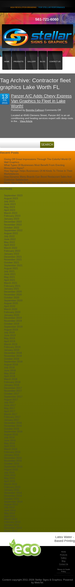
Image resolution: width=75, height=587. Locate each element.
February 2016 (12, 452)
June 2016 (10, 440)
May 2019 (9, 338)
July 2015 (9, 472)
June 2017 (10, 405)
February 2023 (12, 215)
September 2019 (13, 326)
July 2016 (9, 437)
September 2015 (13, 466)
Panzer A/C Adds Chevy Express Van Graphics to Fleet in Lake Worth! (41, 101)
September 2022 (13, 230)
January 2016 (11, 455)
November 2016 (13, 425)
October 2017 (11, 393)
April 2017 (9, 411)
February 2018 (12, 382)
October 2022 (11, 227)
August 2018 (11, 364)
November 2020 (13, 294)
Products (18, 55)
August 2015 (11, 469)
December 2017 (13, 388)
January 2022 (11, 253)
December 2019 (13, 317)
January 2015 (11, 489)
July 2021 (9, 271)
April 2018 (9, 376)
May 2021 (9, 277)
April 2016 (9, 446)
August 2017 (11, 399)
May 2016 (9, 443)
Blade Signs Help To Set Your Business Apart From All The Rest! (39, 182)
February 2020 (12, 312)
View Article (26, 121)
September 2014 (13, 501)
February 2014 (12, 522)
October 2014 (11, 498)
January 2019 (11, 350)
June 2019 (10, 335)
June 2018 (10, 370)
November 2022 (13, 224)
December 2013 (13, 527)
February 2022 (12, 250)
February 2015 (12, 487)
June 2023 (10, 204)
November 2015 (13, 460)
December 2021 (13, 256)
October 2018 (11, 358)
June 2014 (10, 510)
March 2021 (10, 283)
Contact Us (54, 55)
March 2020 (10, 309)
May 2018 (9, 373)
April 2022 (9, 245)
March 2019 (10, 344)
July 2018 (9, 367)
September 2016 (13, 431)
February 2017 (12, 417)
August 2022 (11, 233)
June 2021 (10, 274)
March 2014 (10, 519)
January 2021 (11, 288)
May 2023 (9, 207)
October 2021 (11, 262)
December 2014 (13, 492)
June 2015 (10, 475)
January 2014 (11, 524)
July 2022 (9, 236)
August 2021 (11, 268)
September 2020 (13, 300)
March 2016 (10, 449)
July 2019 (9, 332)
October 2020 (11, 297)
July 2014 (9, 507)
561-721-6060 (47, 19)
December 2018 (13, 352)
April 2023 (9, 210)
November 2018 (13, 355)
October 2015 (11, 463)
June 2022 (10, 239)
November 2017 (13, 390)
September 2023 (13, 195)
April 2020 (9, 306)
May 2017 (9, 408)
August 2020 (11, 303)
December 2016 (13, 422)
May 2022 (9, 242)
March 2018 (10, 379)
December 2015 (13, 457)
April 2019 (9, 341)
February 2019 (12, 347)
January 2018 (11, 385)
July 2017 (9, 402)
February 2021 (12, 285)
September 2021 (13, 265)
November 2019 (13, 320)
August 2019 (11, 329)
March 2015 (10, 484)
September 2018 (13, 361)
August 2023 (11, 198)
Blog (42, 55)
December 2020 (13, 291)
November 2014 (13, 495)
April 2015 (9, 481)
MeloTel (39, 582)
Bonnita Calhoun (35, 110)
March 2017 (10, 414)
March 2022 (10, 247)
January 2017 (11, 419)
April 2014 (9, 516)
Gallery (32, 55)
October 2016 (11, 428)
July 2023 (9, 201)
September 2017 (13, 396)
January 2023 (11, 218)
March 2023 (10, 213)
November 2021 (13, 259)
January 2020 (11, 315)
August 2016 (11, 434)
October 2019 (11, 323)
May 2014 (9, 513)
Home (6, 55)
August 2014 (11, 504)
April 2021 (9, 280)
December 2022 (13, 221)
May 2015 (9, 478)
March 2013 (10, 530)
